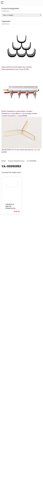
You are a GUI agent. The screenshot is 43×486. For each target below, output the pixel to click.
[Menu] (2, 2)
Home (4, 161)
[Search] (40, 2)
